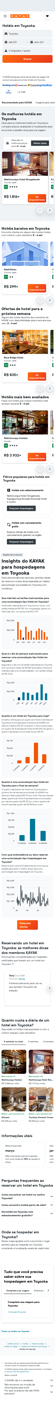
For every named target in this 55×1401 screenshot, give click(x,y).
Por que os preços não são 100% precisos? (22, 1392)
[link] (21, 508)
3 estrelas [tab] (33, 1041)
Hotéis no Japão (11, 1346)
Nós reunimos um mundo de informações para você (20, 1386)
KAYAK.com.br (13, 1344)
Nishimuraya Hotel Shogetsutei (22, 179)
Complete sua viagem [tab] (17, 1290)
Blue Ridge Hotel (13, 357)
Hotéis (25, 1344)
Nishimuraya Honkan (16, 438)
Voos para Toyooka (17, 1312)
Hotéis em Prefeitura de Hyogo (34, 1346)
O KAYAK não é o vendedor (19, 1380)
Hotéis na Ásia (38, 1344)
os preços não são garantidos (17, 1371)
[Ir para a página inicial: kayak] (19, 16)
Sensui (22, 978)
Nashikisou (10, 269)
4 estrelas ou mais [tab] (13, 1041)
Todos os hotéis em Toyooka (15, 1331)
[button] (5, 16)
